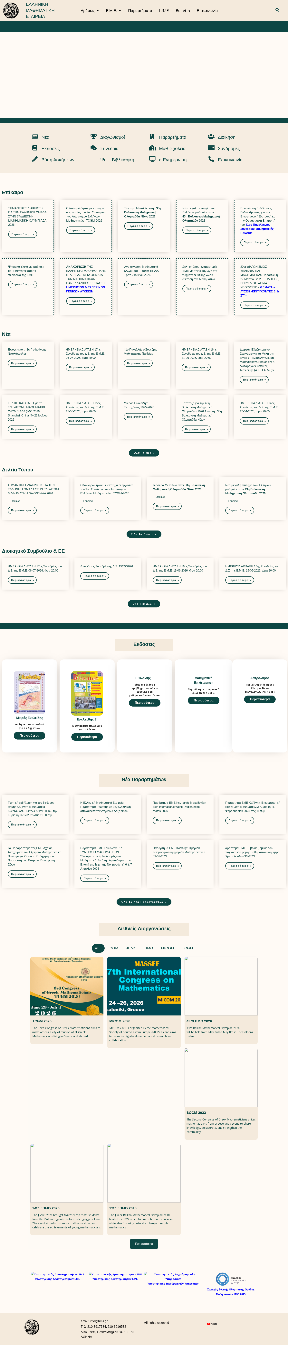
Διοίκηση (226, 137)
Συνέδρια (109, 148)
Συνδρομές (229, 148)
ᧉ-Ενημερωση (173, 159)
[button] (277, 10)
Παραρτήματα (140, 10)
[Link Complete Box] (27, 226)
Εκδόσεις (51, 148)
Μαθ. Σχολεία (172, 148)
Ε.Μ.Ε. (111, 10)
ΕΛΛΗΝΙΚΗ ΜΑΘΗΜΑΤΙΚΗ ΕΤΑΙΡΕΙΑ (40, 10)
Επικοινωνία (207, 10)
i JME (164, 10)
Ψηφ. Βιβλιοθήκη (117, 159)
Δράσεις (88, 10)
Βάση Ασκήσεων (58, 159)
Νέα (45, 137)
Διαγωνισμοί (112, 137)
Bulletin (183, 10)
